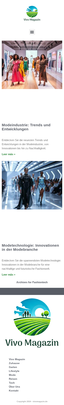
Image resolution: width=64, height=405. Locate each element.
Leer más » (8, 154)
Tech (12, 382)
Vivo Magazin (17, 359)
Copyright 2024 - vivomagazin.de (32, 401)
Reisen (13, 378)
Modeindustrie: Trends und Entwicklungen (26, 127)
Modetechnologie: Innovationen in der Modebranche (30, 247)
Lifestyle (14, 371)
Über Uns (14, 386)
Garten (13, 367)
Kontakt (13, 390)
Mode (12, 374)
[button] (32, 32)
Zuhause (14, 363)
